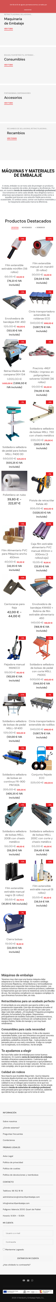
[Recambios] (28, 141)
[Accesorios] (28, 103)
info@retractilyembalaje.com (16, 1203)
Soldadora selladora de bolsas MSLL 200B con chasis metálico (14, 837)
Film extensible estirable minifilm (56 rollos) (14, 268)
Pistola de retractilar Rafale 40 (41, 502)
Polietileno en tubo (14, 495)
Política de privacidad (13, 1162)
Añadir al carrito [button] (14, 251)
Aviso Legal (8, 1156)
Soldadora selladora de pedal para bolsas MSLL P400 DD (14, 450)
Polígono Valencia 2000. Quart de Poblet (22, 1209)
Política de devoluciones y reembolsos (20, 1175)
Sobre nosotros (10, 1121)
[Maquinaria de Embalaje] (28, 27)
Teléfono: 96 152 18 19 (13, 1190)
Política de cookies (11, 1168)
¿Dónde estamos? (11, 1127)
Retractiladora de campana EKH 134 (14, 372)
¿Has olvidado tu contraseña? (16, 1264)
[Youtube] (24, 1280)
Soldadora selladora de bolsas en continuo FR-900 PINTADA (14, 780)
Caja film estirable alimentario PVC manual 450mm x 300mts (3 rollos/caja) (42, 551)
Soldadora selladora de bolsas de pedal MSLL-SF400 (14, 725)
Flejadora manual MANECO (14, 666)
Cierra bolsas (14, 939)
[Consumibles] (28, 65)
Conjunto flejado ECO (41, 776)
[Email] (28, 1280)
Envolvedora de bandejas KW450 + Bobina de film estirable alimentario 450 (41, 611)
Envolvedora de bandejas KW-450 (14, 320)
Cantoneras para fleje (14, 605)
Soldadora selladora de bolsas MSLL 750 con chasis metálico (41, 432)
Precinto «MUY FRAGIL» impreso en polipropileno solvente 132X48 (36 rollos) (41, 375)
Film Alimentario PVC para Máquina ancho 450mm (14, 554)
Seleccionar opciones (14, 484)
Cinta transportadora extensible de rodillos (42, 723)
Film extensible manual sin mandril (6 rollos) (41, 267)
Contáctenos (9, 1140)
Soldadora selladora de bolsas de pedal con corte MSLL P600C (42, 670)
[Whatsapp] (32, 1280)
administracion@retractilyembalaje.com (21, 1197)
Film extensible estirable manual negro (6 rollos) (14, 891)
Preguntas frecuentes (13, 1134)
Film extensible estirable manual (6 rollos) (41, 889)
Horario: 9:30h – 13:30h (13, 1215)
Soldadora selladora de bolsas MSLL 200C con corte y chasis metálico (42, 837)
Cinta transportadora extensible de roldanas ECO (42, 315)
